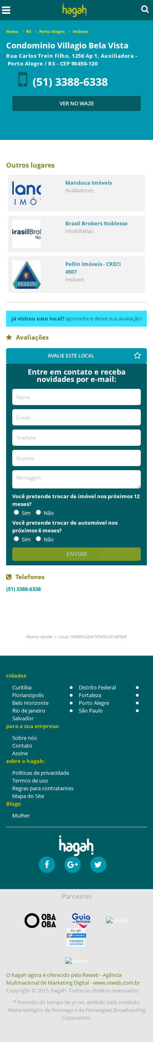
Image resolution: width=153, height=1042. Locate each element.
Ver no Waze (77, 103)
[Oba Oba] (40, 920)
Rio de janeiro (28, 710)
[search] (145, 9)
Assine (20, 753)
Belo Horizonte (30, 702)
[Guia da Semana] (81, 920)
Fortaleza (90, 695)
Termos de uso (30, 780)
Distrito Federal (97, 687)
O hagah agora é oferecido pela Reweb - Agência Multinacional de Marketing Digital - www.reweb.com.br (73, 978)
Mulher (21, 815)
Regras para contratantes (42, 788)
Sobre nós (24, 737)
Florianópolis (28, 695)
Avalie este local (71, 355)
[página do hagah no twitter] (98, 865)
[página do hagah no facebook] (47, 865)
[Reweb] (76, 961)
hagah (74, 9)
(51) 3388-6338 (70, 81)
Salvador (22, 718)
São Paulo (91, 710)
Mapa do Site (28, 796)
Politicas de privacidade (40, 772)
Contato (22, 745)
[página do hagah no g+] (72, 865)
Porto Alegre (94, 702)
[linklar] (117, 920)
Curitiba (21, 687)
